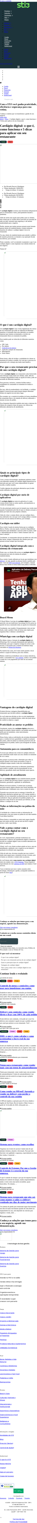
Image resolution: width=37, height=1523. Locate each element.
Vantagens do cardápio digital (10, 965)
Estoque (6, 42)
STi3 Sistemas (19, 862)
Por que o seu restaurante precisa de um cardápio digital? (18, 960)
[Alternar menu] (1, 1517)
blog (10, 872)
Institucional (8, 46)
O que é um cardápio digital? (10, 957)
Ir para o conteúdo (5, 1)
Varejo (16, 981)
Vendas (6, 44)
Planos (6, 20)
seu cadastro (19, 657)
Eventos (13, 1031)
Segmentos (7, 15)
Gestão (6, 37)
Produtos (7, 11)
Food (10, 142)
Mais (5, 17)
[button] (18, 83)
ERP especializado (14, 563)
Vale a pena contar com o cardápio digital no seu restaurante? (16, 968)
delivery (2, 561)
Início (2, 119)
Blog (6, 119)
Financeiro (7, 41)
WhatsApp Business (14, 647)
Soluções (7, 13)
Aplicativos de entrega (9, 348)
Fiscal (6, 39)
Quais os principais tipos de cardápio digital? (15, 962)
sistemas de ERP (19, 864)
